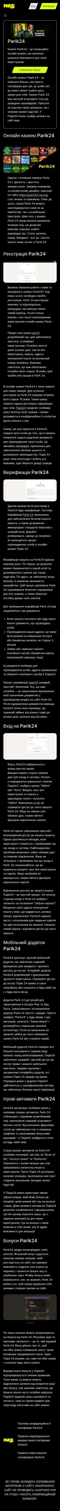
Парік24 (21, 408)
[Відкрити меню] (5, 15)
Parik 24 (28, 514)
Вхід (33, 6)
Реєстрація (48, 6)
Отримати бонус (30, 70)
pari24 (35, 333)
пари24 (33, 682)
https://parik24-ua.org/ (33, 195)
